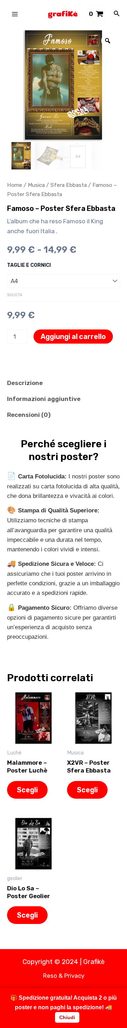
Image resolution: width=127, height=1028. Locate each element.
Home (14, 185)
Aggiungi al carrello (73, 336)
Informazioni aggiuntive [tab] (43, 398)
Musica (36, 185)
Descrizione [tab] (25, 382)
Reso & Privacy (63, 975)
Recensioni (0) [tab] (28, 414)
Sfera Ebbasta (68, 185)
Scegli (27, 790)
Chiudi (67, 1017)
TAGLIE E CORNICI (29, 265)
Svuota (14, 295)
